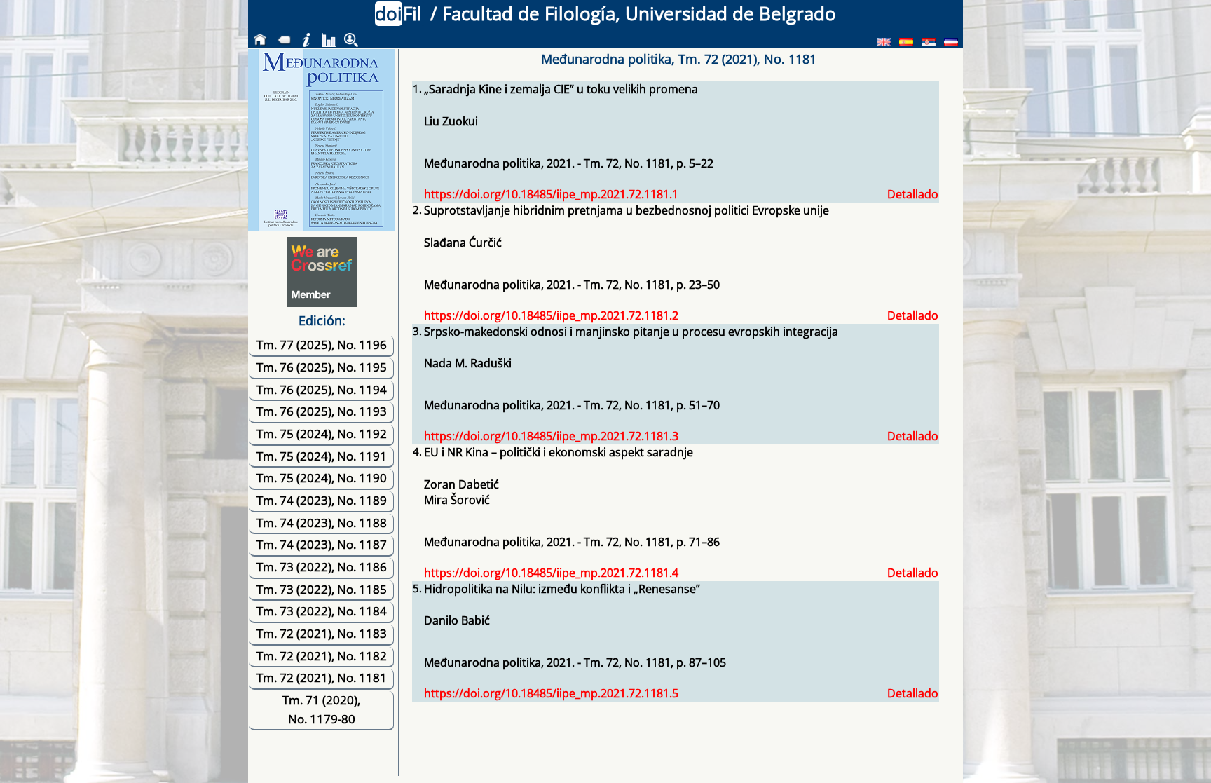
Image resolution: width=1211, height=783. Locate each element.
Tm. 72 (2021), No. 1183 (321, 633)
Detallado (912, 194)
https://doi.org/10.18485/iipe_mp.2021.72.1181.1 (551, 194)
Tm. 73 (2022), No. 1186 (321, 567)
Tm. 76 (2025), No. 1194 (321, 389)
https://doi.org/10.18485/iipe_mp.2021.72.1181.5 (551, 693)
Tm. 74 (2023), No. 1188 (321, 523)
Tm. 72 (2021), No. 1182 (321, 656)
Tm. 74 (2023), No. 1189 (321, 500)
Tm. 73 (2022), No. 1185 (321, 589)
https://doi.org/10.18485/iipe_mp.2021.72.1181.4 (551, 572)
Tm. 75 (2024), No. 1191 (321, 456)
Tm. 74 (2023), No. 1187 (321, 544)
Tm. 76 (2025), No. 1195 (321, 367)
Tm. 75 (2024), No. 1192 (321, 433)
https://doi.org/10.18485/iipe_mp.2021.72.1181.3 (551, 436)
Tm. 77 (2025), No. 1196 (321, 344)
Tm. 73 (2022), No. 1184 (321, 611)
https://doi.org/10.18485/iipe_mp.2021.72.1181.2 (551, 315)
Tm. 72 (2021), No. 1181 (321, 677)
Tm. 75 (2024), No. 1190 (321, 478)
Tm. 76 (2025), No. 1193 (321, 411)
